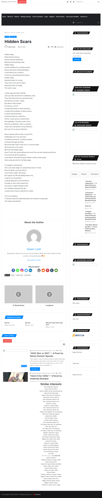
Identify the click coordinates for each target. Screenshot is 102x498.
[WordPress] (39, 270)
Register (52, 16)
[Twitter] (26, 270)
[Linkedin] (30, 270)
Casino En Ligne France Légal (51, 485)
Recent (83, 174)
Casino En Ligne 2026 (51, 470)
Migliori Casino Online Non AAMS (51, 476)
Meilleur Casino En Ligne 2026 (51, 460)
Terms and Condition (72, 16)
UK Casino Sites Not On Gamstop (51, 424)
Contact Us (83, 16)
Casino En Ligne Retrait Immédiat (51, 464)
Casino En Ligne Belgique (51, 445)
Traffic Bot (76, 363)
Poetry (13, 32)
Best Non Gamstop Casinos (51, 414)
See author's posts (34, 260)
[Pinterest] (47, 270)
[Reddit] (43, 270)
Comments (94, 174)
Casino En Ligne (51, 403)
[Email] (56, 270)
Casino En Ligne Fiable (51, 405)
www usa (75, 319)
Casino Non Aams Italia (51, 393)
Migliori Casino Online (51, 483)
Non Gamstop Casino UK (51, 407)
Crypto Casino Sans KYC (51, 478)
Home (4, 16)
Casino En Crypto (51, 441)
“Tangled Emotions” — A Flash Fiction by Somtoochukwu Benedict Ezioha (90, 215)
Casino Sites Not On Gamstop (51, 395)
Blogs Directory (77, 352)
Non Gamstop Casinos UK (51, 399)
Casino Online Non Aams (51, 435)
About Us (10, 16)
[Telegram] (34, 270)
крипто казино (51, 457)
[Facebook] (13, 270)
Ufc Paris (51, 453)
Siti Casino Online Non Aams (51, 437)
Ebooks (17, 16)
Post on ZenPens (37, 16)
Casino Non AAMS (51, 416)
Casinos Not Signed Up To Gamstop (51, 412)
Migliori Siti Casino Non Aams (51, 439)
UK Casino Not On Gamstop (51, 428)
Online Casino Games (51, 420)
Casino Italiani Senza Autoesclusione (51, 391)
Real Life (88, 206)
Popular (74, 174)
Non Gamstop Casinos (51, 387)
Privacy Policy (60, 16)
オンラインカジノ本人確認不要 (51, 455)
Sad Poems (13, 37)
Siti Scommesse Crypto (51, 451)
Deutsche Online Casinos (51, 397)
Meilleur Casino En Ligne (51, 432)
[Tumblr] (52, 270)
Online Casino (51, 472)
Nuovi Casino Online (51, 389)
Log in (46, 16)
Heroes (7, 323)
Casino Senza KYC (51, 462)
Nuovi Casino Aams (51, 468)
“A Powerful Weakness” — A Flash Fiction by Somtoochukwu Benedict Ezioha (90, 196)
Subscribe (77, 59)
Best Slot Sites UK (51, 426)
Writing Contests (26, 16)
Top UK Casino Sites (51, 418)
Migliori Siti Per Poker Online (51, 480)
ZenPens (38, 494)
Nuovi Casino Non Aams (51, 466)
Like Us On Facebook (84, 72)
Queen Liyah (11, 47)
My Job (27, 323)
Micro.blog (76, 303)
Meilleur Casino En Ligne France (51, 474)
